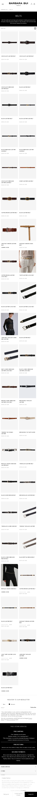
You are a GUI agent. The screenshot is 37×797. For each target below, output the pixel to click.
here (20, 716)
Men (4, 704)
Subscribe (33, 707)
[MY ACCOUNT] (31, 4)
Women (13, 704)
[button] (3, 4)
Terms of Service (11, 719)
